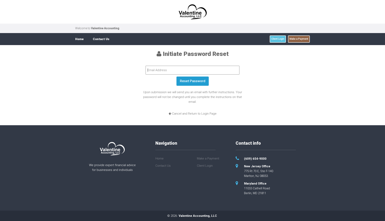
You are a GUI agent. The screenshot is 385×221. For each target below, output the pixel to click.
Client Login (277, 38)
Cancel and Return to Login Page (194, 113)
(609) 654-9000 (255, 158)
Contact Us (101, 39)
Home (79, 39)
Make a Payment (299, 38)
